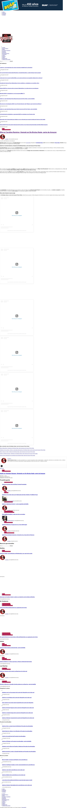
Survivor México (5, 48)
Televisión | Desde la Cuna (9, 512)
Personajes (6, 492)
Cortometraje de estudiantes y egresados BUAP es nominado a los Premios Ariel (17, 114)
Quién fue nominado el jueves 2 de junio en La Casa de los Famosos (18, 534)
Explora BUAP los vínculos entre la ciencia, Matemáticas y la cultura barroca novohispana (19, 88)
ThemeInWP (23, 807)
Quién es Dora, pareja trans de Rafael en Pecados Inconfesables (17, 726)
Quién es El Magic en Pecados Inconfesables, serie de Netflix (16, 741)
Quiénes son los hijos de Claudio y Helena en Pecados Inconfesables (18, 746)
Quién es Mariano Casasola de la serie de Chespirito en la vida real (18, 717)
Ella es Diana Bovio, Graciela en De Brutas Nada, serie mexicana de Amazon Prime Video (17, 448)
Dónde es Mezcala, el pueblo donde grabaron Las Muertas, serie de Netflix (18, 684)
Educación (4, 52)
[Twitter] (2, 466)
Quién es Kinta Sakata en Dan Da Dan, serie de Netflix (12, 647)
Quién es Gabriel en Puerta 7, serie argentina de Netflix (15, 504)
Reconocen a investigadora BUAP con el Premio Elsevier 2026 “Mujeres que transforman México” (21, 103)
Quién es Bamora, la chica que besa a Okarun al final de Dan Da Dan (16, 661)
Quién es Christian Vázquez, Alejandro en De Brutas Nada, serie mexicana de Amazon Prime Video (19, 453)
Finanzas (4, 56)
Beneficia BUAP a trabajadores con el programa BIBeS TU (12, 93)
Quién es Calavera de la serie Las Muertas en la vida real (13, 671)
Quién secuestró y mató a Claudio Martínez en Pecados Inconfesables (19, 751)
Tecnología (4, 54)
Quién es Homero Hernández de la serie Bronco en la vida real (17, 785)
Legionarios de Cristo (6, 603)
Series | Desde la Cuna (6, 129)
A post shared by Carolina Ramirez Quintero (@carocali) (16, 230)
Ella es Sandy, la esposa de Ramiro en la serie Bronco (14, 759)
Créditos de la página (6, 59)
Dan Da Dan (4, 644)
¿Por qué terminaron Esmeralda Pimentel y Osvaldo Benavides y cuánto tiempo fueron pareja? (20, 72)
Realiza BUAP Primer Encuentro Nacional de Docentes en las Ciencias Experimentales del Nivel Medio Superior (24, 124)
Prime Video (57, 142)
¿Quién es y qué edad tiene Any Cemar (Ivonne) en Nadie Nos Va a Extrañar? (16, 67)
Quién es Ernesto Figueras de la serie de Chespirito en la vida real (18, 707)
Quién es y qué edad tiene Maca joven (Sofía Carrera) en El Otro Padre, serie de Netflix (18, 109)
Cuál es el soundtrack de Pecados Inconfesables (13, 736)
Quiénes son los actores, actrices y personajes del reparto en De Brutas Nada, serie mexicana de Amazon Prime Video (22, 449)
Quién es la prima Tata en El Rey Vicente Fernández (14, 484)
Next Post (2, 468)
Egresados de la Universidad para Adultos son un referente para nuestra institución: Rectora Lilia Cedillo (22, 119)
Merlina (3, 49)
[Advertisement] (33, 24)
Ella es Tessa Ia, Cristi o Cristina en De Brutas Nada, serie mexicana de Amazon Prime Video (17, 451)
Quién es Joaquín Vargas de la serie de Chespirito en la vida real (17, 712)
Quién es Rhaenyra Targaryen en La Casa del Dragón (14, 524)
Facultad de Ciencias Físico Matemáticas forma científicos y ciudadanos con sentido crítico (19, 83)
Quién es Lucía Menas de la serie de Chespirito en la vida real (16, 697)
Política (3, 57)
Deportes (4, 51)
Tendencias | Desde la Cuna (7, 605)
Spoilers (3, 47)
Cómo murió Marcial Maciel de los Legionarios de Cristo (13, 607)
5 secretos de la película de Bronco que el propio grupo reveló (17, 780)
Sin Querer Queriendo (6, 50)
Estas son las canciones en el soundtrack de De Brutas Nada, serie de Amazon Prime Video (17, 455)
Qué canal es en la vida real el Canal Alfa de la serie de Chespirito (17, 702)
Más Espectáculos (5, 53)
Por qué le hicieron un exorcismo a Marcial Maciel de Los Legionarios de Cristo (19, 637)
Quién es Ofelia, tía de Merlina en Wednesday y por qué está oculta (16, 553)
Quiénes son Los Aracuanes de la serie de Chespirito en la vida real (18, 692)
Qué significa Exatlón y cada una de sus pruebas (13, 514)
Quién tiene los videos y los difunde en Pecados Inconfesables (17, 731)
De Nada (39, 142)
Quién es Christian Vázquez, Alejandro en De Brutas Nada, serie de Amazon (22, 473)
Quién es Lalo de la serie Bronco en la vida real (13, 769)
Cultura (3, 55)
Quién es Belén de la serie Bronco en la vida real (13, 774)
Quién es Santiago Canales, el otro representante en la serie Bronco (18, 764)
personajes (28, 142)
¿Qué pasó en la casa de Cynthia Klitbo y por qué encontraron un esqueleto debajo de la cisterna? (21, 77)
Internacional (4, 58)
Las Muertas (4, 668)
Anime (3, 643)
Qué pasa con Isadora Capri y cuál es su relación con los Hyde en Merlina (17, 597)
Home (3, 128)
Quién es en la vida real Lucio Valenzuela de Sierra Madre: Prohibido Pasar (20, 494)
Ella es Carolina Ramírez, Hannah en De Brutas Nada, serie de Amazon (28, 132)
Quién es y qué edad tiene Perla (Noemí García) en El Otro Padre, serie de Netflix (17, 98)
